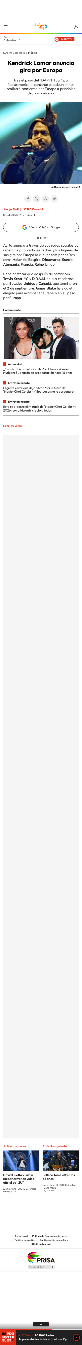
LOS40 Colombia (41, 26)
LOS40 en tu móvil (41, 1244)
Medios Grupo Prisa (41, 1267)
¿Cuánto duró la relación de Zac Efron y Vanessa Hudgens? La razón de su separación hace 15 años (37, 371)
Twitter (36, 198)
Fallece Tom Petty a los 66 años (59, 1177)
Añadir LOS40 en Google (44, 227)
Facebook (27, 198)
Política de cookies (25, 1240)
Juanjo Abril (11, 209)
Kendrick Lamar (12, 426)
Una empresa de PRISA (41, 1257)
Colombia (10, 40)
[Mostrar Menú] (5, 26)
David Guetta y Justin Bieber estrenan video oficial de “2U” (18, 1178)
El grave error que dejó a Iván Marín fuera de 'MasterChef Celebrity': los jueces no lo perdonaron (39, 389)
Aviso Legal (21, 1236)
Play (76, 1337)
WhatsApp (45, 198)
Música (32, 52)
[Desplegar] (41, 1324)
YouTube (41, 1206)
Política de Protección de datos (49, 1236)
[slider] (41, 1329)
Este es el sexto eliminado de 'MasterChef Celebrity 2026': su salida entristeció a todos (39, 408)
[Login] (76, 26)
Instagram (33, 1206)
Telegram (54, 198)
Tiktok (25, 1206)
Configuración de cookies (54, 1240)
